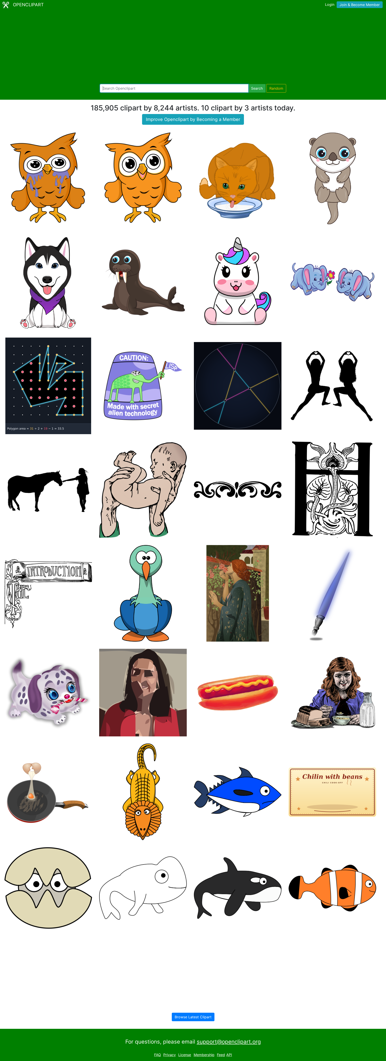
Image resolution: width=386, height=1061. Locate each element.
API (229, 1055)
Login (329, 4)
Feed (221, 1055)
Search (257, 88)
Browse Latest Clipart (193, 1017)
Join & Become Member (360, 4)
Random (276, 88)
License (184, 1055)
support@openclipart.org (229, 1041)
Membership (204, 1055)
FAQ (157, 1055)
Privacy (169, 1055)
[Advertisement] (193, 47)
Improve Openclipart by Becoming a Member (193, 119)
